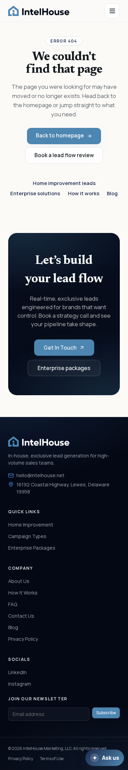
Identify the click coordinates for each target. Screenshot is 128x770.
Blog (112, 193)
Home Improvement (30, 524)
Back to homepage (60, 135)
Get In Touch (60, 347)
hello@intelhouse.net (40, 475)
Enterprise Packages (31, 548)
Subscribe (106, 713)
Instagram (19, 684)
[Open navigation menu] (112, 10)
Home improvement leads (64, 183)
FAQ (12, 604)
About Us (18, 581)
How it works (83, 193)
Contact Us (21, 616)
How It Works (23, 592)
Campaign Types (27, 536)
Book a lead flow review (64, 155)
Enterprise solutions (35, 193)
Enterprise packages (64, 368)
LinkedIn (17, 672)
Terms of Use (51, 758)
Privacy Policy (23, 639)
